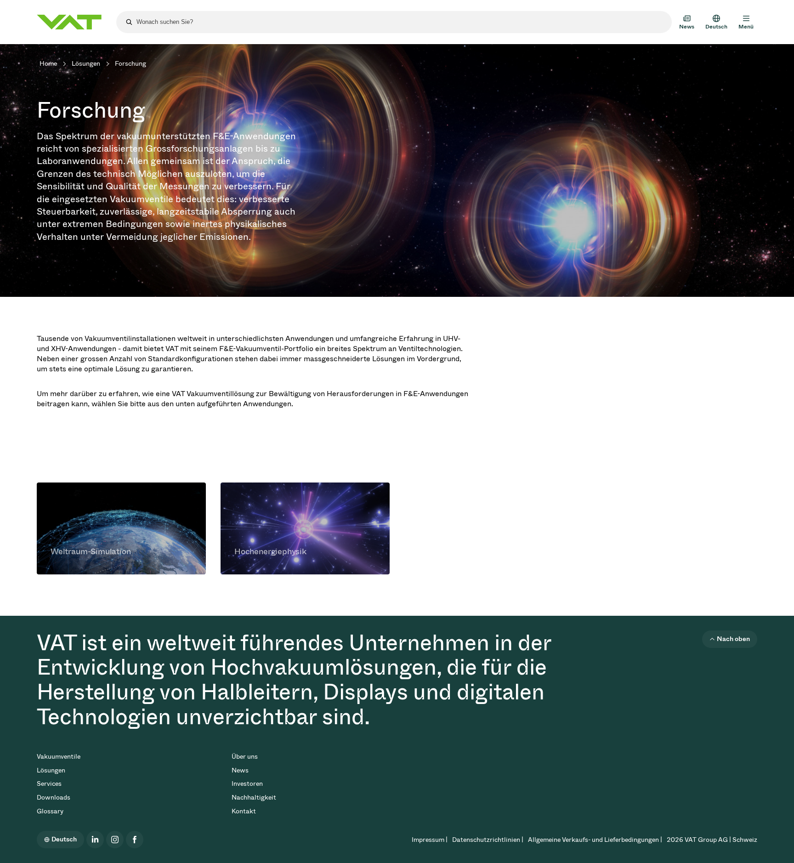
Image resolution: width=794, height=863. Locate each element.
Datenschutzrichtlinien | (487, 840)
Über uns (245, 757)
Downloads (53, 797)
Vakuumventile (58, 757)
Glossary (50, 811)
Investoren (247, 784)
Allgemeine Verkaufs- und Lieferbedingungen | (595, 840)
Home (48, 64)
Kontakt (244, 811)
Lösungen (86, 64)
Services (49, 784)
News (240, 770)
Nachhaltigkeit (254, 797)
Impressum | (430, 840)
